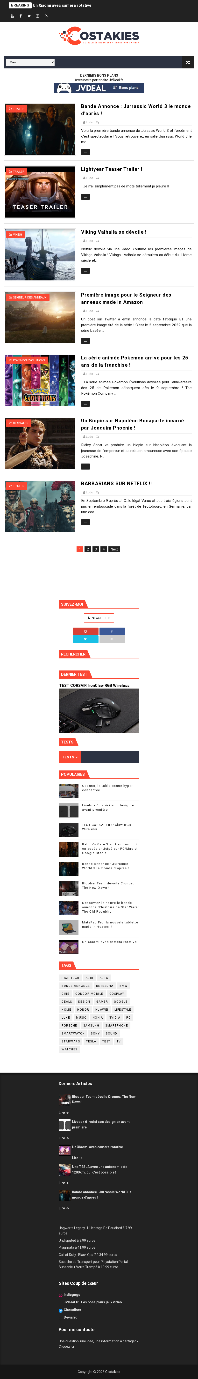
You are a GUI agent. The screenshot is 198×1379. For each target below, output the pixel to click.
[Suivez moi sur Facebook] (112, 631)
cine (65, 993)
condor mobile (89, 993)
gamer (102, 1001)
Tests (68, 757)
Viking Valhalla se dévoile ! (114, 232)
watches (70, 1049)
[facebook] (20, 16)
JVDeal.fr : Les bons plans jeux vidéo (93, 1302)
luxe (66, 1017)
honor (83, 1009)
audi (89, 978)
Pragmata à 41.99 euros (77, 1247)
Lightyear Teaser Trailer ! (111, 169)
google (120, 1001)
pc (128, 1017)
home (66, 1009)
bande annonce (76, 986)
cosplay (116, 993)
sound (111, 1033)
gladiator (20, 423)
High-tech (70, 978)
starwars (71, 1041)
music (81, 1017)
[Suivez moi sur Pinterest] (112, 639)
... (85, 152)
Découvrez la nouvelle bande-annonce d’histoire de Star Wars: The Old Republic (110, 907)
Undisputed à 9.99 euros (77, 1240)
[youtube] (12, 16)
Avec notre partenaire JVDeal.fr (99, 80)
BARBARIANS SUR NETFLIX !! (116, 483)
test (106, 1041)
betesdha (104, 986)
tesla (91, 1041)
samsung (91, 1025)
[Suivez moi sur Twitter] (86, 639)
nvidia (114, 1017)
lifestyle (122, 1009)
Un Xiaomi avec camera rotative (62, 5)
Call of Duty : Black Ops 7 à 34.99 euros (88, 1255)
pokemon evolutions (29, 360)
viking (17, 234)
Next (114, 549)
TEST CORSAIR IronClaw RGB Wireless (94, 685)
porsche (69, 1025)
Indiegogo (72, 1295)
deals (67, 1001)
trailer (18, 109)
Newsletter (100, 618)
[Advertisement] (99, 574)
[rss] (46, 16)
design (84, 1001)
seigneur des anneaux (30, 297)
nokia (98, 1017)
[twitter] (29, 16)
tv (119, 1041)
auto (104, 978)
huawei (101, 1009)
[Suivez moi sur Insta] (86, 631)
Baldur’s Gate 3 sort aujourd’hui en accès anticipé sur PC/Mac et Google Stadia (110, 848)
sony (95, 1033)
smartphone (116, 1025)
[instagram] (37, 16)
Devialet (70, 1317)
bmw (124, 986)
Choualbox (72, 1310)
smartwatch (73, 1033)
